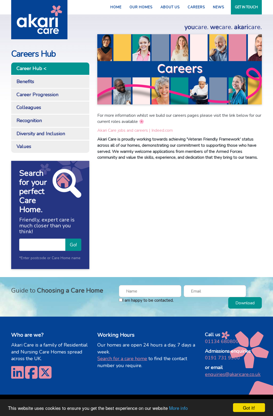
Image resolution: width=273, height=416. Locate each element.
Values (24, 146)
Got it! (249, 407)
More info (178, 408)
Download (245, 303)
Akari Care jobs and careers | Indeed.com (135, 130)
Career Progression (37, 94)
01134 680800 (222, 341)
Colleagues (29, 107)
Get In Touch (246, 7)
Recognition (29, 120)
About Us (170, 7)
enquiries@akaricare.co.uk (232, 374)
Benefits (25, 81)
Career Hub (29, 68)
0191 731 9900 (222, 358)
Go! (73, 245)
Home (116, 7)
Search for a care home (122, 358)
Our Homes (141, 7)
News (218, 7)
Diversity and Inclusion (41, 133)
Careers (196, 7)
